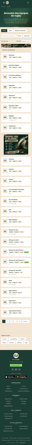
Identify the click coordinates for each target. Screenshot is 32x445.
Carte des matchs (8, 413)
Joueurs (5, 339)
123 (19, 321)
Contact (16, 440)
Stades (4, 342)
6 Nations (8, 388)
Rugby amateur (23, 399)
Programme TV (8, 418)
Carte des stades (8, 416)
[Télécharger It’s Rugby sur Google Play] (21, 377)
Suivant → (25, 321)
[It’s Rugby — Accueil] (16, 355)
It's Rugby (3, 6)
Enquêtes (8, 403)
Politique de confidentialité (24, 438)
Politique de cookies (6, 440)
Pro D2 (23, 386)
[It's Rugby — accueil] (7, 2)
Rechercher (27, 36)
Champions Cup (24, 388)
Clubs (10, 30)
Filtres (19, 36)
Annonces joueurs (23, 426)
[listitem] (16, 57)
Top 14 (8, 386)
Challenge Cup (8, 391)
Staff (26, 342)
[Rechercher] (28, 2)
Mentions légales (13, 438)
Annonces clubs (8, 426)
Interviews (23, 401)
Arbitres (12, 342)
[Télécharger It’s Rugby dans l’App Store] (10, 377)
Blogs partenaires (8, 406)
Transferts (8, 401)
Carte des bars (23, 416)
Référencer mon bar (8, 431)
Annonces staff (8, 428)
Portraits (24, 403)
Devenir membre (16, 365)
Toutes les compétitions (23, 391)
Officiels (19, 342)
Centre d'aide (5, 438)
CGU (13, 440)
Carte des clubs (23, 413)
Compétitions (13, 339)
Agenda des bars (24, 428)
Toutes (4, 30)
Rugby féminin (8, 399)
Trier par (18, 41)
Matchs (23, 339)
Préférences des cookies (24, 440)
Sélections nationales (20, 30)
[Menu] (4, 2)
